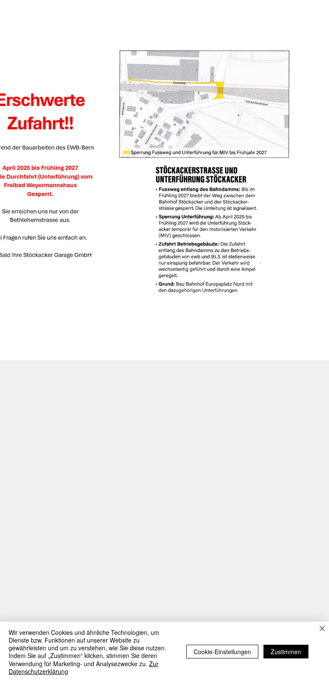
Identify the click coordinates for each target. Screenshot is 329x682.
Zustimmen (286, 651)
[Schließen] (322, 629)
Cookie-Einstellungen (222, 651)
